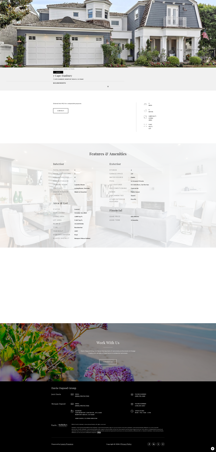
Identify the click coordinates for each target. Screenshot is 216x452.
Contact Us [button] (108, 362)
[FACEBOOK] (149, 444)
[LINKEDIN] (153, 444)
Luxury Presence (67, 444)
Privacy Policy (126, 444)
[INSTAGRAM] (163, 444)
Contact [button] (60, 110)
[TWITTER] (158, 444)
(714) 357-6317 (140, 405)
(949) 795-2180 (140, 396)
